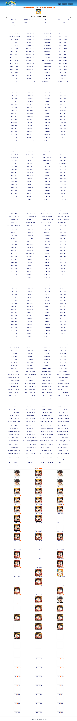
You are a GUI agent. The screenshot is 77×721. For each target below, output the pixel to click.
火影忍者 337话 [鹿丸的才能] (30, 415)
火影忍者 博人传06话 (63, 66)
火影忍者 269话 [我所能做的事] (47, 219)
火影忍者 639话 (47, 128)
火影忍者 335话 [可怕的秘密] (63, 395)
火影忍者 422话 (63, 309)
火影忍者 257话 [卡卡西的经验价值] (63, 431)
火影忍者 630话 (63, 134)
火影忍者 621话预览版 (14, 143)
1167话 (40, 576)
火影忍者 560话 (30, 229)
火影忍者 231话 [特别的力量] (46, 457)
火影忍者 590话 (47, 172)
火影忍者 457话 (63, 291)
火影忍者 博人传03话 (47, 69)
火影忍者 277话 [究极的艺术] (30, 437)
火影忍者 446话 (63, 297)
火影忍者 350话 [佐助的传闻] (63, 383)
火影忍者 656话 (14, 116)
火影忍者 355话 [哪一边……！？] (30, 380)
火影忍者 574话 (47, 184)
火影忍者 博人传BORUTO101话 (30, 22)
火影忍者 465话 (14, 288)
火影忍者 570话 (47, 187)
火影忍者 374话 (30, 342)
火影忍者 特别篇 (30, 462)
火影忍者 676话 (63, 98)
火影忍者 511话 (14, 259)
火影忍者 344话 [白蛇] (30, 371)
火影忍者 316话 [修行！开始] (63, 406)
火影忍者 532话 (14, 247)
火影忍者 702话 (14, 81)
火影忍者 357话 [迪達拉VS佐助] (30, 374)
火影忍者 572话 (14, 187)
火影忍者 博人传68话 (14, 39)
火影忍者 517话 (14, 256)
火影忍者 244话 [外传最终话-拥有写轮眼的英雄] (30, 441)
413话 (62, 477)
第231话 (62, 522)
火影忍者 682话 (30, 95)
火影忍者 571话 (30, 187)
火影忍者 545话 (63, 238)
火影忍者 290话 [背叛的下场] (63, 421)
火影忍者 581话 (63, 178)
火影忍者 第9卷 (14, 350)
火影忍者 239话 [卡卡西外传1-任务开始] (14, 226)
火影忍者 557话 (63, 229)
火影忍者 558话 (47, 229)
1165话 (19, 594)
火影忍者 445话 (14, 300)
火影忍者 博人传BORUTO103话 (30, 19)
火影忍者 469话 (14, 285)
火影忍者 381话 (30, 210)
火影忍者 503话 (63, 262)
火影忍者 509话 (63, 193)
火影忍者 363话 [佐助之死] (47, 383)
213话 (40, 649)
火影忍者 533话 (63, 244)
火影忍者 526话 (30, 250)
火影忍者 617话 (47, 146)
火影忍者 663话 (30, 110)
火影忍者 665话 (63, 107)
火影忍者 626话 (47, 137)
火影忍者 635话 (47, 131)
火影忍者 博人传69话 (63, 36)
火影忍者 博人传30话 (14, 54)
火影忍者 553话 (63, 232)
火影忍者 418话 (63, 312)
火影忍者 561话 (14, 229)
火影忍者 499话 (63, 265)
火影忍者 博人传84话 (14, 28)
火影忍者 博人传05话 (14, 69)
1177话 (19, 522)
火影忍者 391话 (63, 330)
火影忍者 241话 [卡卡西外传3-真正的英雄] (63, 441)
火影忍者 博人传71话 (47, 36)
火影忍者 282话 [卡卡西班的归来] (63, 425)
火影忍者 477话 (14, 280)
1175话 (19, 531)
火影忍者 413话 (63, 315)
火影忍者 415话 (47, 315)
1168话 (62, 567)
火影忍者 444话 (30, 300)
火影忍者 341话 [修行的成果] (13, 392)
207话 (19, 667)
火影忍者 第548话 (14, 238)
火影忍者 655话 (30, 116)
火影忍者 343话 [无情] (63, 380)
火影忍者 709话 (30, 75)
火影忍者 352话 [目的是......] (63, 371)
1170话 (62, 558)
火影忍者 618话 (14, 146)
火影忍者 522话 (14, 253)
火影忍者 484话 (47, 274)
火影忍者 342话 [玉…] (14, 386)
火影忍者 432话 (14, 207)
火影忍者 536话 (14, 244)
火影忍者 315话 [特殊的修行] (13, 401)
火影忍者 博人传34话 (47, 51)
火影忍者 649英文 (14, 122)
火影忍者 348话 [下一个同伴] (13, 374)
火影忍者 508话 (47, 259)
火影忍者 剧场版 (30, 169)
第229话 (62, 531)
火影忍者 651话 (30, 119)
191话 (19, 712)
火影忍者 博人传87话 (47, 25)
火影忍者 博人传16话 (14, 60)
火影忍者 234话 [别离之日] (14, 465)
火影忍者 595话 (14, 169)
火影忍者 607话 (63, 157)
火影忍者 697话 (47, 84)
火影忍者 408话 (63, 318)
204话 (19, 676)
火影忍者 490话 (30, 271)
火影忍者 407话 (14, 321)
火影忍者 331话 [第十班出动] (13, 216)
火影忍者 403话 (14, 324)
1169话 (19, 567)
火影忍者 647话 (47, 122)
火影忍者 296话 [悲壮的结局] (13, 403)
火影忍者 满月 (30, 72)
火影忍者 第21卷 (14, 365)
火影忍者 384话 (47, 336)
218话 (19, 603)
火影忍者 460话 (14, 291)
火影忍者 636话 (30, 131)
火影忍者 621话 (30, 143)
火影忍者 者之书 (30, 291)
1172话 (62, 540)
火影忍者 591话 (30, 172)
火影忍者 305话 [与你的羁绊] (30, 401)
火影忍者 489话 (47, 271)
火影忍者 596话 (63, 166)
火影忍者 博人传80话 (30, 30)
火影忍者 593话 (63, 169)
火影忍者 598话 (30, 166)
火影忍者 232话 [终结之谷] (30, 457)
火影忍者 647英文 (63, 122)
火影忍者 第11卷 (63, 362)
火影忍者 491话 (30, 202)
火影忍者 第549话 (63, 235)
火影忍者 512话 (63, 256)
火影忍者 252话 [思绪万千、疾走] (46, 431)
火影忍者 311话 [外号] (47, 398)
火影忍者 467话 (47, 285)
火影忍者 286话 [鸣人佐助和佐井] (46, 444)
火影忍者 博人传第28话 (14, 19)
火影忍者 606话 (14, 160)
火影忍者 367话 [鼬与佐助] (47, 380)
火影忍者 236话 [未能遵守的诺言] (14, 462)
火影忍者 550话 (47, 235)
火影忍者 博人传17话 (47, 57)
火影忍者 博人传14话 (14, 63)
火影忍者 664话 (14, 110)
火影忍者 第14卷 (47, 359)
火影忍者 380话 (14, 339)
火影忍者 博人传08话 (30, 66)
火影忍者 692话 (63, 87)
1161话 (62, 612)
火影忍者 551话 (30, 235)
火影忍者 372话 (63, 342)
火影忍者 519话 (47, 253)
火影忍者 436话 (14, 303)
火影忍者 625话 (63, 137)
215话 (62, 640)
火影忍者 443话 (47, 202)
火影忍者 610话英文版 (30, 154)
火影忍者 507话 (63, 259)
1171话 (19, 558)
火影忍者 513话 (47, 193)
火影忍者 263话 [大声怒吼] (30, 421)
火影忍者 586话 (47, 175)
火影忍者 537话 (47, 196)
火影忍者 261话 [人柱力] (63, 450)
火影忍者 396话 (63, 327)
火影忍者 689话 (47, 89)
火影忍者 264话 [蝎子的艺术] (13, 444)
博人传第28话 (62, 576)
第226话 (62, 549)
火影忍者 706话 (14, 78)
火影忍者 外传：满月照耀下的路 (47, 60)
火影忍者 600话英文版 (63, 163)
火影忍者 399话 (14, 327)
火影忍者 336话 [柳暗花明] (30, 406)
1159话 (40, 621)
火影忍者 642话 (63, 125)
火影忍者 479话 (47, 277)
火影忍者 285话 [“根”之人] (30, 425)
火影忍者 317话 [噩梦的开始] (63, 403)
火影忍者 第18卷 (30, 362)
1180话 (19, 513)
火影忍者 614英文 (14, 151)
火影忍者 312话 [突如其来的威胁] (14, 409)
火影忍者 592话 (14, 172)
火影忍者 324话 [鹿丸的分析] (30, 392)
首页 (59, 4)
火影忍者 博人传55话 (47, 42)
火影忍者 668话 (63, 104)
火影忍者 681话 (47, 95)
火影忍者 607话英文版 (46, 157)
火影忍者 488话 (63, 271)
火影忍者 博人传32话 (63, 51)
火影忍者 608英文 (30, 157)
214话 (19, 649)
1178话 (62, 513)
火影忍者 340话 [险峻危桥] (14, 406)
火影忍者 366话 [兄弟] (14, 213)
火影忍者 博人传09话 (14, 66)
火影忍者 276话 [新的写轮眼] (30, 447)
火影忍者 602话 (30, 163)
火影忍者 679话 (14, 98)
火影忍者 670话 (30, 104)
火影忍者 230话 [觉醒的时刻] (13, 457)
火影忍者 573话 (63, 184)
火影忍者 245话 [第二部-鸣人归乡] (46, 440)
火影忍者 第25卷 (47, 347)
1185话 (40, 495)
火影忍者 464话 (14, 205)
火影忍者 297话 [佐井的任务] (46, 412)
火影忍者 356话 (30, 377)
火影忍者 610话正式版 (14, 154)
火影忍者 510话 (30, 259)
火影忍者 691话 (14, 89)
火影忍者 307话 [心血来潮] (63, 412)
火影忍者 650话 (47, 119)
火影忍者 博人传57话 (14, 42)
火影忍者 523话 (30, 199)
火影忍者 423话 (47, 309)
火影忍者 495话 (47, 199)
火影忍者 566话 (47, 190)
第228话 (19, 549)
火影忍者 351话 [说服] (14, 371)
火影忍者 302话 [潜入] (30, 409)
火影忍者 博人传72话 (30, 36)
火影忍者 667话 (14, 107)
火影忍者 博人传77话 (14, 33)
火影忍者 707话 (63, 75)
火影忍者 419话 (47, 312)
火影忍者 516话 (30, 256)
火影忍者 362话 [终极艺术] (63, 377)
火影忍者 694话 (30, 87)
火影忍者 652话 (14, 119)
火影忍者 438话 (14, 368)
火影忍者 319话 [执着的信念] (46, 392)
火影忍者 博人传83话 (30, 28)
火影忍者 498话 (14, 268)
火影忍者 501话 (30, 265)
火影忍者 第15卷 (14, 356)
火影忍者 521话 (63, 199)
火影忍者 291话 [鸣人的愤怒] (13, 434)
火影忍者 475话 (47, 280)
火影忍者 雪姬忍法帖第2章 (14, 347)
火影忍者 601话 (47, 163)
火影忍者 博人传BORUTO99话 (46, 19)
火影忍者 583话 (30, 178)
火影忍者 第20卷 (14, 353)
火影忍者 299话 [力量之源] (14, 412)
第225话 (40, 558)
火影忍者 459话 (47, 291)
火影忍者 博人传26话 (47, 54)
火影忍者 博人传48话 (63, 45)
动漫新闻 (64, 4)
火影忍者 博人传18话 (63, 57)
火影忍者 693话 (47, 87)
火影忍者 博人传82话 (47, 28)
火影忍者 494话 (47, 268)
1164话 (62, 594)
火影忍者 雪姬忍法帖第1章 (63, 344)
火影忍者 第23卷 (14, 362)
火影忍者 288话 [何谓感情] (63, 437)
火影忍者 (57, 576)
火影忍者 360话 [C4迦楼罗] (46, 374)
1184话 (62, 495)
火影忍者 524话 (63, 250)
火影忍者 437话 (47, 303)
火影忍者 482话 (63, 274)
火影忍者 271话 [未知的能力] (30, 444)
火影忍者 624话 (14, 140)
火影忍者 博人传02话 (63, 69)
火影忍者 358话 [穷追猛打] (30, 383)
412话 (19, 486)
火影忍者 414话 (63, 365)
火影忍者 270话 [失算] (14, 447)
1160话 (19, 621)
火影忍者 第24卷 (30, 347)
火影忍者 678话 (30, 98)
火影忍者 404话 (63, 321)
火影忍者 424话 (30, 309)
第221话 (19, 585)
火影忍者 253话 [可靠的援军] (63, 418)
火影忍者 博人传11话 (30, 63)
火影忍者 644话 (30, 125)
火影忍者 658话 (47, 113)
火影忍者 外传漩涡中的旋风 (14, 30)
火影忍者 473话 (14, 283)
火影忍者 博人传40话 (63, 48)
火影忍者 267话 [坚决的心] (30, 431)
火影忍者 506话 (14, 262)
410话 (62, 603)
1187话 (40, 486)
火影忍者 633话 (14, 134)
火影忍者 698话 (30, 84)
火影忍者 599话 (30, 148)
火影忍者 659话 (30, 113)
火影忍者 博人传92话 (63, 22)
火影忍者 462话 (47, 288)
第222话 (19, 576)
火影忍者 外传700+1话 (30, 81)
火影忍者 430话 (14, 306)
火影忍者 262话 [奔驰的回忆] (46, 425)
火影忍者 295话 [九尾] (63, 409)
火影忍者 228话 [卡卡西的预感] (47, 462)
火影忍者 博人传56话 (30, 42)
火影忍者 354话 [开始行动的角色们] (63, 374)
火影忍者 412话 (63, 207)
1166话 (40, 585)
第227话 (40, 549)
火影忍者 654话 (47, 116)
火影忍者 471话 (47, 283)
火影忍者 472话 (30, 283)
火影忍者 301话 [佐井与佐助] (13, 395)
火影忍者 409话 (47, 318)
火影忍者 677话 (47, 98)
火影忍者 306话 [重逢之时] (47, 415)
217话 (19, 612)
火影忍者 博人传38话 (14, 51)
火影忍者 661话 (63, 110)
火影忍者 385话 (14, 336)
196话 (40, 694)
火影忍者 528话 (14, 250)
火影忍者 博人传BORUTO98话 (46, 22)
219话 (40, 594)
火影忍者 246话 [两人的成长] (46, 447)
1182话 (40, 504)
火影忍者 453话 (30, 294)
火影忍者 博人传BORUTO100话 (14, 22)
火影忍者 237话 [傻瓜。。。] (63, 222)
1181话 (62, 504)
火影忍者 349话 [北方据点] (47, 386)
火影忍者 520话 (14, 196)
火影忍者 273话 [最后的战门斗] (14, 437)
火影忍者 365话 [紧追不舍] (14, 380)
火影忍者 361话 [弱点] (63, 368)
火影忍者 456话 (63, 202)
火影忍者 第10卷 (63, 356)
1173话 (40, 540)
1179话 (40, 513)
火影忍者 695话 (14, 87)
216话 (19, 630)
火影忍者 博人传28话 (30, 54)
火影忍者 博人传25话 (63, 54)
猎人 (16, 477)
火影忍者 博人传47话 (14, 48)
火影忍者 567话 (30, 190)
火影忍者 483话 (47, 365)
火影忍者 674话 (30, 101)
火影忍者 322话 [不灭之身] (30, 412)
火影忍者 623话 (47, 140)
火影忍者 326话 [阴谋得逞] (63, 213)
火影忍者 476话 (30, 280)
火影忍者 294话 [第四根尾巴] (13, 389)
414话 (19, 477)
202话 (62, 676)
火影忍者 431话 (63, 303)
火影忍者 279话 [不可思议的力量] (46, 428)
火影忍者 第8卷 (47, 353)
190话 (40, 712)
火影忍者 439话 (47, 300)
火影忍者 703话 (63, 78)
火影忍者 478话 (63, 277)
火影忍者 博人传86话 (63, 25)
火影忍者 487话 (14, 274)
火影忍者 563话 (47, 225)
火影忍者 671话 (14, 104)
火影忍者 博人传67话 (30, 39)
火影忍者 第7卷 (47, 362)
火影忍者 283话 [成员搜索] (47, 450)
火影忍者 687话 (14, 92)
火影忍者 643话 (47, 125)
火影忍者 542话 (47, 241)
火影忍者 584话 (14, 178)
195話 (62, 694)
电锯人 (58, 522)
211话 (19, 658)
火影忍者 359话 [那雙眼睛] (47, 210)
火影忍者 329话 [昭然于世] (63, 392)
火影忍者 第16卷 (30, 365)
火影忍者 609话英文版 (46, 154)
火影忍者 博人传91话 (14, 25)
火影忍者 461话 (63, 288)
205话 (62, 667)
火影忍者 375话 (14, 342)
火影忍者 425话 (14, 309)
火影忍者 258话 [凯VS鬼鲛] (14, 428)
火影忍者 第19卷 (63, 350)
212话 (62, 649)
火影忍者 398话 (30, 327)
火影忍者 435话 (30, 107)
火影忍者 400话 (63, 324)
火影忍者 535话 (30, 244)
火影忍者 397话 (47, 327)
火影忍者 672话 (63, 101)
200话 (40, 685)
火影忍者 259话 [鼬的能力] (30, 219)
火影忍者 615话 (47, 148)
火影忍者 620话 (47, 143)
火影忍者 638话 (63, 128)
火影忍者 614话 (63, 148)
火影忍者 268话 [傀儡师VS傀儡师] (13, 453)
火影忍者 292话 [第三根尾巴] (46, 401)
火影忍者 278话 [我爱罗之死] (63, 428)
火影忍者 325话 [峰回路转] (14, 398)
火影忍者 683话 (14, 95)
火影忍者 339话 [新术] (30, 395)
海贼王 (37, 477)
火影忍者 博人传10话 (63, 63)
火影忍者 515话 (14, 202)
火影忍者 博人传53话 (63, 42)
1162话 (40, 612)
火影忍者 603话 (14, 163)
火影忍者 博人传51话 (30, 45)
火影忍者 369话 (47, 344)
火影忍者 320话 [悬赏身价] (30, 213)
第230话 (40, 531)
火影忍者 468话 (30, 285)
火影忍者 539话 (63, 241)
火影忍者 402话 (30, 324)
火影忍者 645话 (14, 125)
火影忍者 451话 (47, 294)
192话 (62, 703)
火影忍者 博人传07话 (47, 66)
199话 (62, 685)
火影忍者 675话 (14, 101)
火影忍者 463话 (30, 288)
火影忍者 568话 (14, 190)
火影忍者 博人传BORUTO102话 (63, 19)
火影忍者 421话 (14, 312)
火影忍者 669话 (47, 104)
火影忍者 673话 (47, 101)
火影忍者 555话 (30, 232)
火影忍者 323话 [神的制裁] (63, 386)
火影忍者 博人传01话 (14, 72)
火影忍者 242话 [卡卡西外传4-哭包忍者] (47, 422)
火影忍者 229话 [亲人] (63, 462)
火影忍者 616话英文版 (14, 148)
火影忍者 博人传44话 (30, 48)
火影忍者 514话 (47, 256)
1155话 (19, 640)
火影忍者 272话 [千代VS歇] (14, 222)
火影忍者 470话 (63, 283)
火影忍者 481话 (14, 277)
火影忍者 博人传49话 (47, 45)
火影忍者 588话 (14, 175)
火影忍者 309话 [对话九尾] (47, 403)
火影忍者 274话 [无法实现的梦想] (14, 431)
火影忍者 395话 (14, 330)
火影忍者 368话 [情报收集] (47, 371)
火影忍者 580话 (14, 181)
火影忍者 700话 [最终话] (63, 81)
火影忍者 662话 (47, 110)
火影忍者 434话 (30, 303)
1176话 (40, 522)
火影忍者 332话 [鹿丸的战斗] (46, 213)
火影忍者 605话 (30, 160)
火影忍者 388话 (47, 333)
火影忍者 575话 (30, 184)
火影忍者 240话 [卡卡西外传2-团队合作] (63, 458)
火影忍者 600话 (14, 166)
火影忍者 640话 (30, 128)
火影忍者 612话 (30, 151)
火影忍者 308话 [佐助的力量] (30, 398)
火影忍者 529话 (63, 247)
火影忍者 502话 (14, 265)
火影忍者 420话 (30, 312)
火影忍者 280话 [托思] (46, 437)
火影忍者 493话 (63, 268)
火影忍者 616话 (63, 146)
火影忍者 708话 (47, 75)
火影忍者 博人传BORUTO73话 (14, 36)
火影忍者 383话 (63, 336)
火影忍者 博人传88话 (30, 25)
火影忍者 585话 (63, 175)
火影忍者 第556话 (14, 232)
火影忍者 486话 (30, 274)
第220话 (62, 585)
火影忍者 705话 (30, 78)
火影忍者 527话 (30, 196)
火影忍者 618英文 (30, 146)
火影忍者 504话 (47, 262)
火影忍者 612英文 (46, 151)
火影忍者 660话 (14, 113)
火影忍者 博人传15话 (30, 60)
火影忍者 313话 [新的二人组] (30, 389)
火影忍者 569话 (63, 187)
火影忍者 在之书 (47, 72)
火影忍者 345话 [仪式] (46, 377)
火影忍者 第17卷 (14, 359)
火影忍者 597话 (47, 166)
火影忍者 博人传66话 (47, 39)
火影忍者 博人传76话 (30, 33)
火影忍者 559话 (30, 193)
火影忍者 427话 (47, 306)
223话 (40, 567)
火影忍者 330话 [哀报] (46, 389)
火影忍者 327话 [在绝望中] (47, 409)
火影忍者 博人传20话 (30, 57)
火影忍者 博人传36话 (30, 51)
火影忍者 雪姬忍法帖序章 (30, 222)
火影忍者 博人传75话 (47, 33)
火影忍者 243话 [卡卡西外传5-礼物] (63, 447)
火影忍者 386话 (30, 336)
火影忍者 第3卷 (63, 347)
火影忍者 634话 (63, 131)
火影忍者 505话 (30, 262)
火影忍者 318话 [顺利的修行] (30, 216)
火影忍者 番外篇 (14, 193)
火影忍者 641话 (14, 128)
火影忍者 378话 (47, 339)
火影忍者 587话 (30, 175)
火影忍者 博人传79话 (47, 30)
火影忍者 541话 (14, 199)
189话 (62, 712)
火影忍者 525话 (47, 250)
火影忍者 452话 (30, 205)
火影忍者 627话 (30, 137)
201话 (19, 685)
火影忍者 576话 (14, 184)
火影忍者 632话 (30, 134)
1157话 (40, 630)
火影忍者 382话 (14, 210)
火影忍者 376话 (63, 339)
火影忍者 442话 (63, 300)
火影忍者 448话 (30, 297)
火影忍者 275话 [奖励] (14, 425)
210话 (40, 658)
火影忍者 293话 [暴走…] (14, 415)
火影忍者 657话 (63, 113)
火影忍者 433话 (47, 207)
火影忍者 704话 (47, 78)
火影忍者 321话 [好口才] (63, 415)
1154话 (40, 640)
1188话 (40, 477)
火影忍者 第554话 (46, 232)
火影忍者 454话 (14, 294)
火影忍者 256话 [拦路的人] (30, 428)
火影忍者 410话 (30, 318)
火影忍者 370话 (30, 344)
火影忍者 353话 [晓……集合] (30, 386)
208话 (62, 658)
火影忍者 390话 (14, 333)
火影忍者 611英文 (63, 151)
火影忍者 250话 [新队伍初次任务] (14, 421)
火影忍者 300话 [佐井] (30, 418)
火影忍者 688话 (63, 89)
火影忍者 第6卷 (30, 359)
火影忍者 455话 (47, 205)
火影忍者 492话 (14, 271)
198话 (19, 694)
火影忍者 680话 (63, 95)
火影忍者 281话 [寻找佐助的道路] (46, 434)
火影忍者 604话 (63, 160)
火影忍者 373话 (47, 342)
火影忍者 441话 (63, 205)
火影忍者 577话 (63, 181)
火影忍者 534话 (47, 244)
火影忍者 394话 (30, 330)
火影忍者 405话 (47, 321)
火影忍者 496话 (30, 268)
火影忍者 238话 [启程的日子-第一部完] (47, 454)
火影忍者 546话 (47, 238)
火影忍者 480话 (30, 277)
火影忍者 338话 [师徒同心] (30, 403)
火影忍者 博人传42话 (47, 48)
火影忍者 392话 (30, 368)
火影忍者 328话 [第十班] (63, 389)
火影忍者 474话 (63, 280)
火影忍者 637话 (14, 131)
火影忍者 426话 (63, 306)
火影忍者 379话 (30, 339)
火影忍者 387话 (63, 333)
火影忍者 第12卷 (47, 356)
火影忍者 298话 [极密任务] (47, 406)
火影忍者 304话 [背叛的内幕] (13, 418)
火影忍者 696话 (63, 84)
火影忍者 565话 (63, 190)
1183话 (19, 504)
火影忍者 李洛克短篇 (30, 253)
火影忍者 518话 (63, 253)
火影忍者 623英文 (30, 140)
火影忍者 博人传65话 (63, 39)
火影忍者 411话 (14, 318)
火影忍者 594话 (47, 169)
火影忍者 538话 (63, 196)
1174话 (19, 540)
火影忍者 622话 (63, 140)
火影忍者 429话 (30, 306)
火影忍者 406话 (30, 321)
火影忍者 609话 (63, 154)
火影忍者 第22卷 (63, 359)
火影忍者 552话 (14, 235)
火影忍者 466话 (63, 285)
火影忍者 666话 (47, 107)
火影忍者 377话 (63, 210)
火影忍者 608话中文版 (14, 157)
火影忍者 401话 (47, 324)
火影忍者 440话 (30, 207)
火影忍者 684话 (63, 92)
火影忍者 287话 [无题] (30, 450)
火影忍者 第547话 (30, 238)
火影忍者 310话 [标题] (63, 398)
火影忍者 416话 (30, 315)
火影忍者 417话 (14, 315)
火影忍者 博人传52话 (14, 45)
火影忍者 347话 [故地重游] (14, 383)
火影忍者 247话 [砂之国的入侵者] (46, 418)
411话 (62, 486)
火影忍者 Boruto (63, 72)
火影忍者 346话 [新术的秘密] (13, 377)
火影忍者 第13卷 (47, 350)
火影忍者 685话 (47, 92)
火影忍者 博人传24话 (14, 57)
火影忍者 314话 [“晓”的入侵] (46, 216)
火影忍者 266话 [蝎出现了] (14, 440)
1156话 (62, 630)
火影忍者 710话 (14, 75)
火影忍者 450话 (63, 294)
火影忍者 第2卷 (63, 353)
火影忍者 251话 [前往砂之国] (63, 434)
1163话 (40, 603)
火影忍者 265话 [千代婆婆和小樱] (14, 450)
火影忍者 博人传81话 (63, 28)
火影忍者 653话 (63, 116)
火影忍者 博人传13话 (63, 60)
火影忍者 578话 (47, 181)
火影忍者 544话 (14, 241)
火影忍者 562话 (63, 225)
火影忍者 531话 (30, 247)
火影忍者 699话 (14, 84)
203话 (40, 676)
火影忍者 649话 (63, 119)
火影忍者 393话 (47, 330)
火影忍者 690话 (30, 89)
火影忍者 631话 (47, 134)
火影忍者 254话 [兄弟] (30, 453)
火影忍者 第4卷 (30, 356)
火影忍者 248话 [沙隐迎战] (63, 444)
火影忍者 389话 (30, 333)
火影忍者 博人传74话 (63, 33)
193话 (40, 703)
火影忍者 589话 (63, 172)
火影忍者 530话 (47, 247)
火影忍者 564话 (30, 225)
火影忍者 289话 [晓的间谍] (30, 434)
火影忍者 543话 (30, 241)
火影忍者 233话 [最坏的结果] (63, 453)
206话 (40, 667)
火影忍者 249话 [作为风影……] (46, 222)
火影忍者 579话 (30, 181)
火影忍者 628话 (14, 137)
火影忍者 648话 (30, 122)
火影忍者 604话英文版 (46, 160)
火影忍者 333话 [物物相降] (63, 401)
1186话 (19, 495)
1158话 (62, 621)
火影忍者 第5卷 (30, 353)
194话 (19, 703)
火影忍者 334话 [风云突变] (47, 395)
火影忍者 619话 (63, 143)
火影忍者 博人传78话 (63, 30)
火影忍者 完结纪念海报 (46, 81)
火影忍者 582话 (47, 178)
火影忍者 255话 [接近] (14, 219)
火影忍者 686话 (30, 92)
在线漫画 (70, 4)
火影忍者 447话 (47, 297)
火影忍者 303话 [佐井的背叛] (63, 216)
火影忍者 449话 (14, 297)
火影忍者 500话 (47, 265)
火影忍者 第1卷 (30, 350)
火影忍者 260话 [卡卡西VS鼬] (63, 219)
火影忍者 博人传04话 (30, 69)
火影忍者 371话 (14, 344)
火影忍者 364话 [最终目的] (47, 368)
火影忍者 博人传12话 (47, 63)
